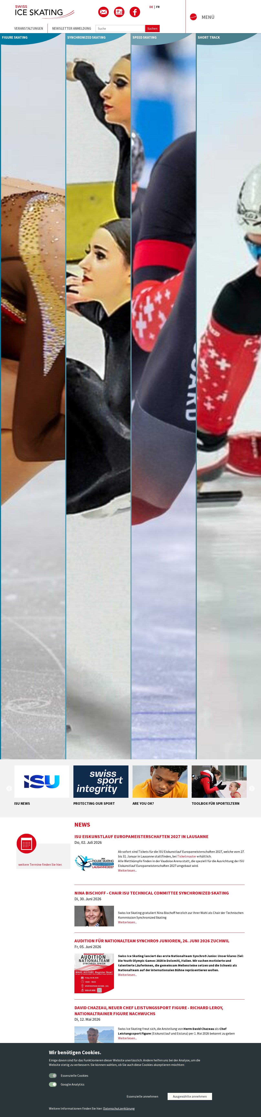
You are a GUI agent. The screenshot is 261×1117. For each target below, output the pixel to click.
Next (252, 788)
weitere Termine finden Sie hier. (40, 864)
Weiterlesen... (127, 870)
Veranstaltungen (28, 28)
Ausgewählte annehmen (190, 1096)
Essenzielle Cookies (74, 1075)
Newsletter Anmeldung (71, 28)
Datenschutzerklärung (119, 1108)
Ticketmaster (186, 856)
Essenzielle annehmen (142, 1096)
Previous (9, 788)
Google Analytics (72, 1084)
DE (151, 7)
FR (158, 7)
